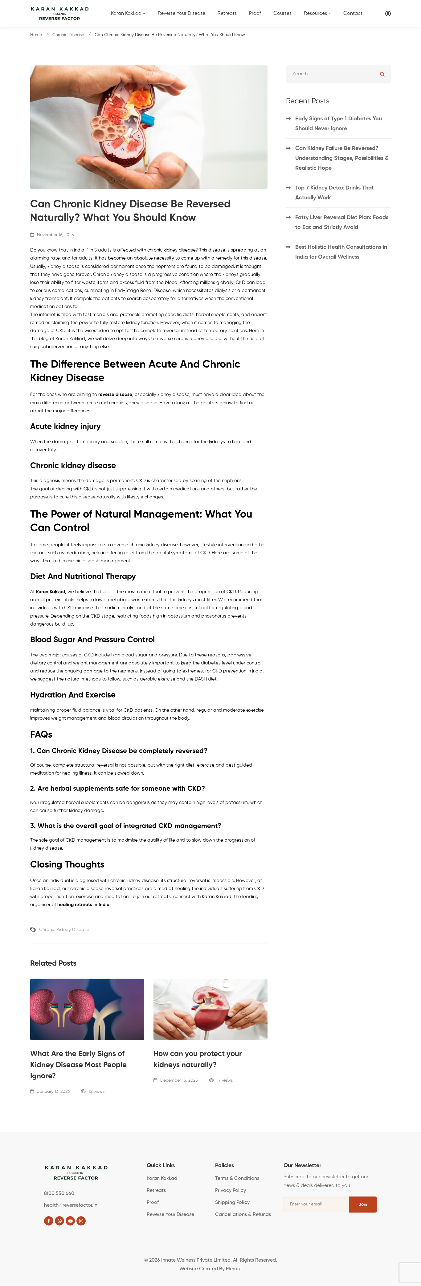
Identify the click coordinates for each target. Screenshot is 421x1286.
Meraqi (234, 1269)
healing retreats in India (83, 904)
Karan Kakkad (50, 591)
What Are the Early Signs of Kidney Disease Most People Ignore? (78, 1065)
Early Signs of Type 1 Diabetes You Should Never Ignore (338, 123)
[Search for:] (338, 74)
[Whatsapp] (59, 1221)
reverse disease (115, 394)
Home (36, 35)
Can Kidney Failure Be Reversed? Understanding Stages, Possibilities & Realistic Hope (342, 158)
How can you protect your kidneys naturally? (197, 1059)
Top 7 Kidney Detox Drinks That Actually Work (334, 193)
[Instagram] (81, 1221)
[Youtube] (70, 1221)
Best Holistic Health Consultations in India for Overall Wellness (341, 252)
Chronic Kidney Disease (64, 929)
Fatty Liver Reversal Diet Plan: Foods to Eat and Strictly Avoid (341, 222)
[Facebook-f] (48, 1221)
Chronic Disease (68, 35)
